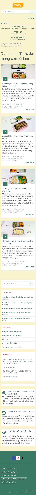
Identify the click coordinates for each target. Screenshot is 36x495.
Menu (3, 23)
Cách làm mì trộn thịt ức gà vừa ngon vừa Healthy (16, 313)
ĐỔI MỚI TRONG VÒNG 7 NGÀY (21, 411)
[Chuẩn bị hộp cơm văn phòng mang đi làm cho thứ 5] (18, 71)
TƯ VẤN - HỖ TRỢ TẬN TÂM (19, 431)
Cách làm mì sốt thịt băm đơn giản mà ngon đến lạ (17, 319)
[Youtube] (18, 458)
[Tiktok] (22, 458)
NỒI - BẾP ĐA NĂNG (9, 482)
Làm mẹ (5, 339)
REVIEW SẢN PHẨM (9, 343)
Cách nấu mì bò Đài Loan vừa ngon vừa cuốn (17, 308)
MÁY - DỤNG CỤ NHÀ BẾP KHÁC (14, 479)
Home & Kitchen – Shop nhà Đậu (12, 490)
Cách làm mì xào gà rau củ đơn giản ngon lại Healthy (17, 304)
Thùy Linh (7, 104)
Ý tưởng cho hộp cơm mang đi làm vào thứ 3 (17, 189)
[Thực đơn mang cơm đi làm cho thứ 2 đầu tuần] (18, 229)
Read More (30, 109)
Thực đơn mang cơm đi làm (12, 106)
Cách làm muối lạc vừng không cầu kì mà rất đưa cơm (17, 298)
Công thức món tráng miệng (11, 335)
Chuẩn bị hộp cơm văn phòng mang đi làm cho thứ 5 (17, 85)
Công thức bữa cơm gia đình (12, 331)
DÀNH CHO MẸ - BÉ (9, 475)
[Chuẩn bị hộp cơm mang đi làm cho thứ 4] (18, 124)
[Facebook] (14, 458)
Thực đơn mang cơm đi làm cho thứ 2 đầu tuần (17, 242)
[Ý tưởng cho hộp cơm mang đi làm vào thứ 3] (18, 176)
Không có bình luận (9, 108)
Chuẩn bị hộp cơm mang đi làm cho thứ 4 (17, 137)
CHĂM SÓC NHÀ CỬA (10, 472)
